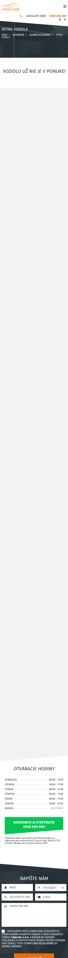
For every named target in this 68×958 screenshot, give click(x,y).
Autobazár (18, 34)
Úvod (4, 34)
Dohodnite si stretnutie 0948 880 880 (34, 824)
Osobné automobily (40, 34)
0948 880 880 (57, 16)
